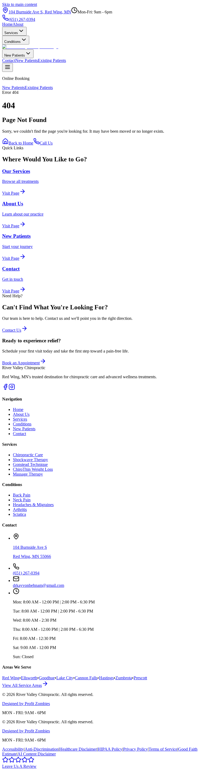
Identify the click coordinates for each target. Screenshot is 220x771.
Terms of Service (163, 749)
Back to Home (21, 143)
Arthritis (20, 509)
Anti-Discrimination (41, 749)
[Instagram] (12, 388)
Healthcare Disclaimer (78, 749)
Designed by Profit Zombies (26, 703)
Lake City (64, 678)
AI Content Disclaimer (36, 754)
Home (7, 24)
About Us (21, 414)
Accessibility (13, 749)
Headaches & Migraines (33, 504)
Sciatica (19, 514)
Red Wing (10, 678)
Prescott (140, 678)
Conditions (12, 42)
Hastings (106, 678)
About (18, 24)
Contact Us (11, 330)
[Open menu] (7, 67)
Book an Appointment (21, 363)
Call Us (46, 143)
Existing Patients (52, 60)
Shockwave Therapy (30, 459)
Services (11, 33)
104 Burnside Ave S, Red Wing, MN (40, 12)
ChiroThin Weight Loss (33, 469)
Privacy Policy (135, 749)
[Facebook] (5, 388)
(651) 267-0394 (22, 19)
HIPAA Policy (110, 749)
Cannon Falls (86, 678)
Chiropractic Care (28, 455)
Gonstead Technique (30, 464)
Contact (8, 60)
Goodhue (47, 678)
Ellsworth (29, 678)
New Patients (14, 55)
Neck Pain (22, 500)
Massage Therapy (28, 474)
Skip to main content (19, 4)
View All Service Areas (22, 685)
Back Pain (21, 495)
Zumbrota (123, 678)
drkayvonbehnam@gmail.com (38, 585)
